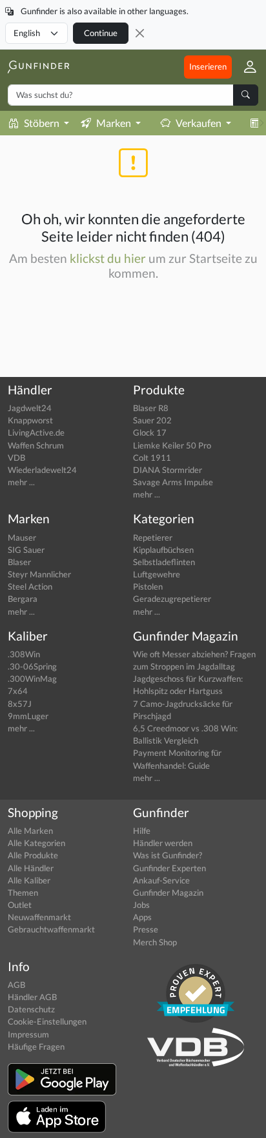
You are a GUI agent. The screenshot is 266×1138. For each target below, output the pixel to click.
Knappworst (30, 420)
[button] (245, 67)
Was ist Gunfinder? (167, 855)
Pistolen (148, 586)
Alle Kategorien (36, 843)
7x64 (18, 691)
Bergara (22, 598)
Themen (23, 892)
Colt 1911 (152, 457)
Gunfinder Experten (169, 868)
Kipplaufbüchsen (163, 550)
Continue (101, 33)
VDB (16, 457)
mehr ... (21, 482)
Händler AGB (32, 997)
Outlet (20, 905)
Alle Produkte (33, 855)
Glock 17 (150, 432)
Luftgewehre (156, 574)
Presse (145, 929)
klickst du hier (108, 258)
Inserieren (208, 66)
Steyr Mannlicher (39, 574)
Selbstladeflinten (164, 562)
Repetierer (152, 537)
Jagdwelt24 (30, 408)
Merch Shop (155, 942)
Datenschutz (31, 1009)
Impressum (28, 1034)
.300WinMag (32, 678)
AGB (16, 984)
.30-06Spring (32, 666)
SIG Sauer (26, 550)
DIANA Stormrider (167, 470)
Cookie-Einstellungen (47, 1021)
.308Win (24, 654)
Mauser (22, 537)
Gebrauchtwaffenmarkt (51, 929)
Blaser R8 (151, 408)
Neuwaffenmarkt (39, 917)
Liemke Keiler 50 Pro (172, 445)
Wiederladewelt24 (42, 470)
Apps (142, 917)
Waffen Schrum (36, 445)
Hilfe (141, 830)
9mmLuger (28, 716)
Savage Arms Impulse (173, 482)
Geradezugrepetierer (172, 598)
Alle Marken (30, 830)
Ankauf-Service (161, 880)
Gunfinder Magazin (168, 892)
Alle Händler (31, 868)
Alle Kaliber (29, 880)
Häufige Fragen (36, 1046)
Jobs (141, 905)
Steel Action (30, 586)
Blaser (19, 562)
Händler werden (162, 843)
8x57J (20, 704)
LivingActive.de (36, 432)
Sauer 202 (152, 420)
